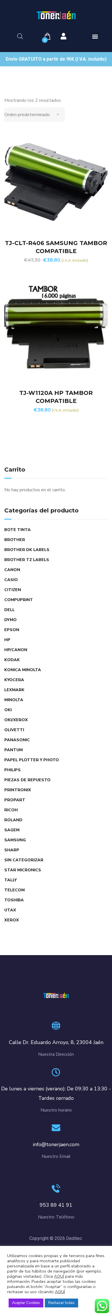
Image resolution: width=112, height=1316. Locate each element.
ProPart (14, 800)
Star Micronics (22, 870)
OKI (8, 710)
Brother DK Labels (26, 549)
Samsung (15, 840)
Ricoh (11, 810)
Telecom (14, 890)
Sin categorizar (23, 860)
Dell (9, 610)
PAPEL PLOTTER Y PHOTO (31, 760)
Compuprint (18, 600)
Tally (10, 880)
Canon (12, 569)
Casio (11, 580)
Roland (13, 820)
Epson (11, 630)
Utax (10, 910)
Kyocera (14, 680)
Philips (12, 770)
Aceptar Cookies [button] (26, 1302)
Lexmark (14, 690)
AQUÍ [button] (60, 1292)
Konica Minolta (22, 670)
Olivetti (14, 730)
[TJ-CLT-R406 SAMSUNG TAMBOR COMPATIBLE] (56, 181)
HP (7, 640)
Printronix (17, 790)
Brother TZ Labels (26, 559)
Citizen (12, 590)
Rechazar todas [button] (61, 1302)
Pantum (13, 750)
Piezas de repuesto (27, 780)
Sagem (12, 830)
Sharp (11, 850)
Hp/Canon (15, 650)
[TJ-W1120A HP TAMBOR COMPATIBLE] (56, 331)
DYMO (10, 620)
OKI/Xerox (16, 720)
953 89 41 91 (56, 1205)
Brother (14, 539)
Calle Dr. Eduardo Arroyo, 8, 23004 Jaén (56, 1042)
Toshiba (14, 900)
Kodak (12, 660)
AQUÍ (59, 1276)
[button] (95, 36)
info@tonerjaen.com (56, 1144)
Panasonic (17, 740)
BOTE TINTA (17, 529)
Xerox (11, 920)
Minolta (13, 700)
